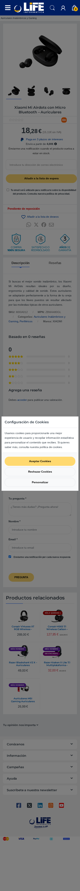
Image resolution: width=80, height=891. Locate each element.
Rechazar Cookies (40, 471)
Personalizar (40, 482)
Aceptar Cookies (40, 461)
